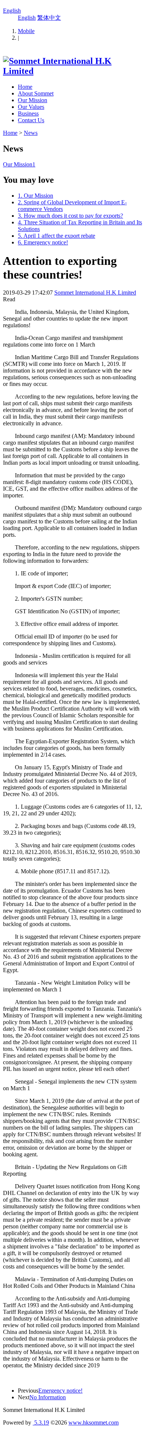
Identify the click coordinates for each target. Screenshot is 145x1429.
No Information (47, 1397)
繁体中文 (49, 17)
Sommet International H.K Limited (95, 292)
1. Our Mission (35, 195)
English (12, 10)
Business (28, 113)
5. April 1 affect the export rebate (56, 236)
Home (25, 87)
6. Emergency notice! (43, 242)
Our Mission (32, 100)
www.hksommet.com (93, 1422)
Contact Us (31, 120)
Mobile (26, 31)
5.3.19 (41, 1422)
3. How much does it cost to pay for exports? (70, 215)
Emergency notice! (60, 1390)
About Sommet (36, 93)
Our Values (31, 107)
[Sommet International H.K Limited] (72, 71)
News (31, 133)
